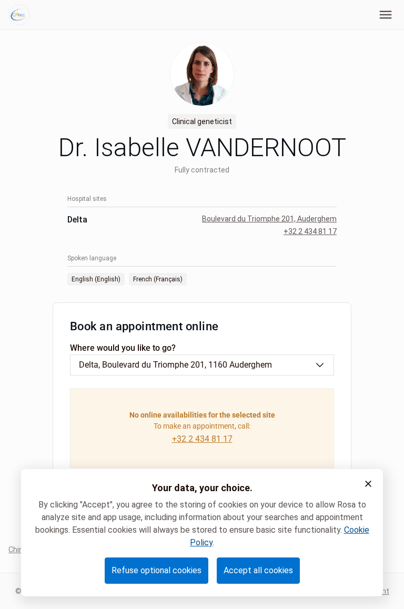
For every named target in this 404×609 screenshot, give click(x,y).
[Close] (368, 484)
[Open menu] (386, 14)
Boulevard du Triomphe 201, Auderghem (269, 219)
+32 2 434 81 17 (310, 231)
